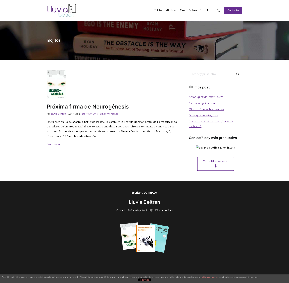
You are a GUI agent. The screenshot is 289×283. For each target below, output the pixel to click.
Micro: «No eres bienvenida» (206, 109)
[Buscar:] (215, 74)
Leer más (52, 144)
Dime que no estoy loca (203, 115)
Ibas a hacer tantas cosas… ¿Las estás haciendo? (211, 124)
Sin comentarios (109, 114)
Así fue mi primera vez (203, 103)
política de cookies (209, 277)
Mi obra (171, 10)
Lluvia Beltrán (58, 114)
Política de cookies (162, 210)
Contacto (233, 10)
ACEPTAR (144, 280)
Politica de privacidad (139, 210)
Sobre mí (195, 10)
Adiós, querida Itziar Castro (206, 96)
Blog (182, 10)
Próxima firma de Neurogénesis (88, 106)
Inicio (158, 10)
